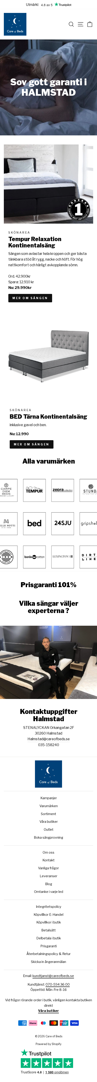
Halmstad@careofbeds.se (49, 739)
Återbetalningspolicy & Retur (48, 954)
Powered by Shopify (48, 1044)
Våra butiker (48, 822)
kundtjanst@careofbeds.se (53, 976)
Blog (48, 884)
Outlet (48, 830)
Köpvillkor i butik (48, 922)
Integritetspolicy (48, 907)
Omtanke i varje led (48, 892)
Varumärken (48, 806)
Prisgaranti (48, 946)
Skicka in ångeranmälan (48, 962)
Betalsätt (48, 930)
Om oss (48, 852)
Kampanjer (48, 798)
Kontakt (48, 860)
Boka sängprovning (48, 837)
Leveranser (48, 876)
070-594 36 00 (58, 984)
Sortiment (48, 814)
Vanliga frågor (48, 868)
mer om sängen (30, 298)
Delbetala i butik (48, 938)
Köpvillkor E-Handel (48, 915)
